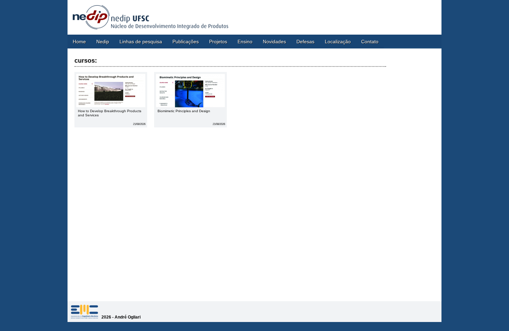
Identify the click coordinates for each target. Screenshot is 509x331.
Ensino (245, 41)
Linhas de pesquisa (140, 41)
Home (79, 41)
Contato (369, 41)
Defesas (305, 41)
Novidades (274, 41)
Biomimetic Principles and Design (184, 111)
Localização (338, 41)
